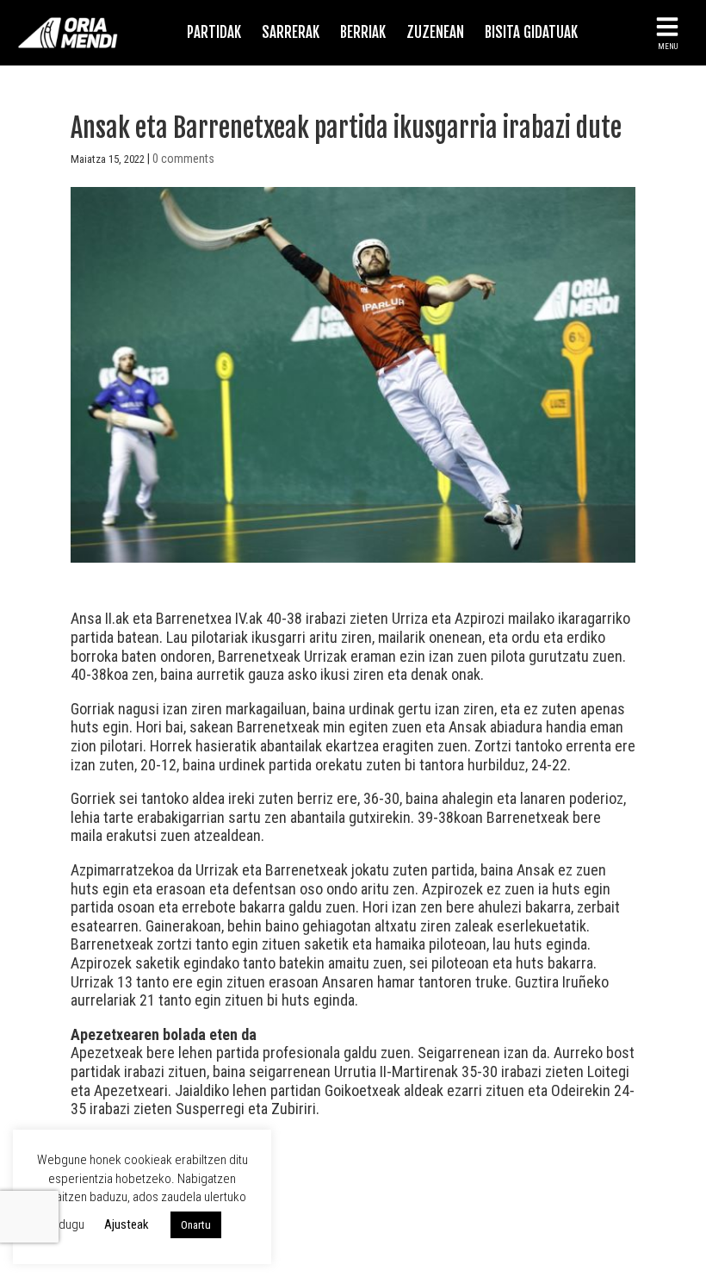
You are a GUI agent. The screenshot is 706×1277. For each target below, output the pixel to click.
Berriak (363, 32)
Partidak (214, 32)
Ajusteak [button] (126, 1224)
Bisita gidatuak (531, 32)
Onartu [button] (196, 1224)
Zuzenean (435, 32)
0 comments (183, 158)
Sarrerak (290, 32)
